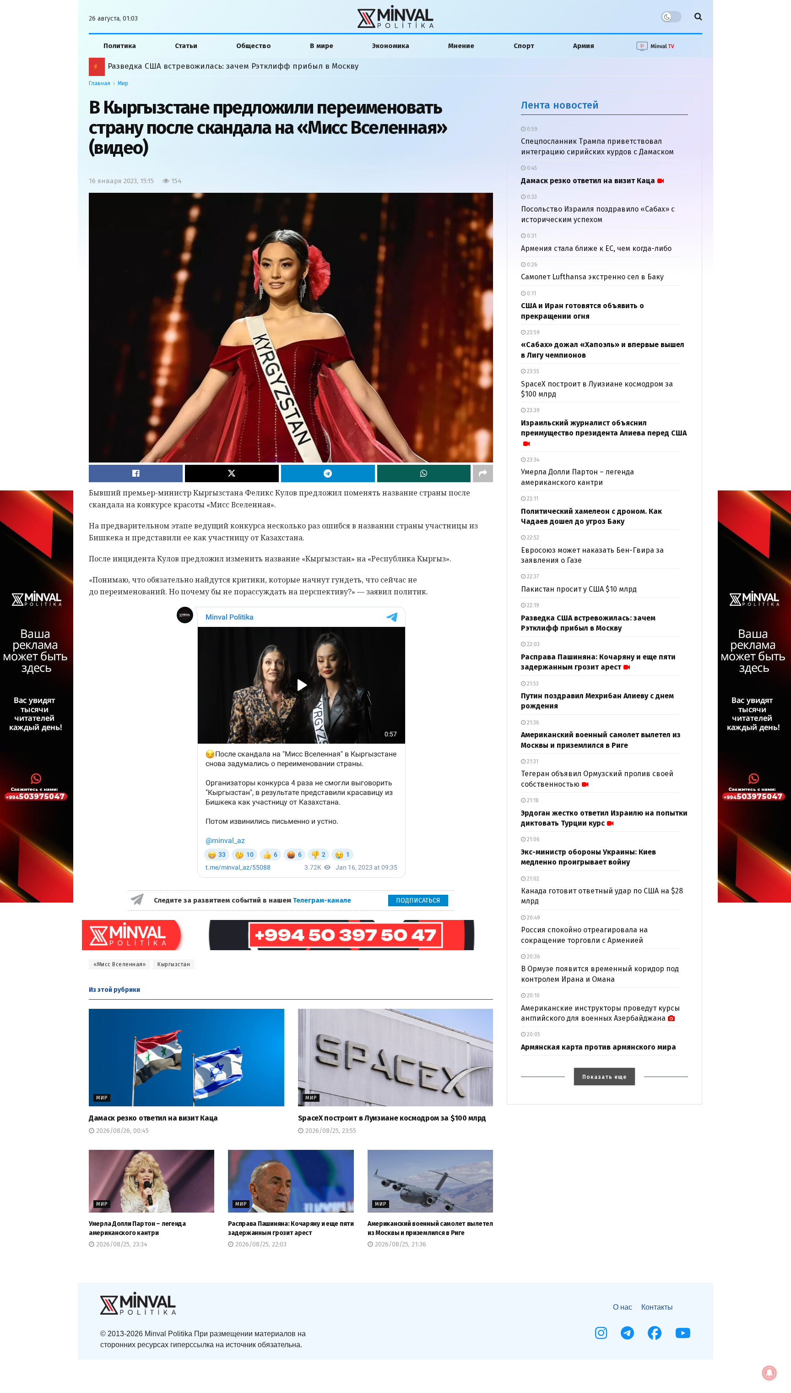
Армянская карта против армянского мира (598, 1047)
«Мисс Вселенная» (119, 964)
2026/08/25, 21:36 (399, 1244)
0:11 (531, 293)
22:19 (532, 605)
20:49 (533, 917)
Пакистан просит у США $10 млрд (579, 589)
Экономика (390, 46)
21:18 (532, 800)
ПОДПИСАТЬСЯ (418, 900)
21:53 (532, 683)
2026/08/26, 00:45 (121, 1131)
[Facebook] (654, 1333)
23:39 (533, 410)
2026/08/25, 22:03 (260, 1244)
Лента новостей (560, 105)
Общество (253, 46)
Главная (99, 83)
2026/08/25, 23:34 (120, 1244)
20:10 (533, 995)
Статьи (186, 46)
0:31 (531, 236)
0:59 (531, 129)
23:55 (532, 371)
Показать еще (604, 1077)
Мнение (461, 46)
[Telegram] (627, 1333)
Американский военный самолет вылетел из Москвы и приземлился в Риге (251, 66)
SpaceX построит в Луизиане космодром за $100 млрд (392, 1118)
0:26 (531, 264)
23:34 (532, 460)
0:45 (531, 168)
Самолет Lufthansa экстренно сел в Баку (592, 276)
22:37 (532, 576)
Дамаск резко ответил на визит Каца (153, 1118)
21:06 (533, 839)
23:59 (533, 332)
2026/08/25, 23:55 (329, 1131)
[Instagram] (601, 1333)
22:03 (533, 644)
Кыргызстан (173, 964)
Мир (123, 83)
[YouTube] (683, 1333)
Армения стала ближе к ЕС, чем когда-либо (596, 248)
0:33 (531, 197)
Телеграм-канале (323, 900)
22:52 (532, 537)
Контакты (657, 1307)
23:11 (532, 498)
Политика (119, 46)
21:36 (532, 722)
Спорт (524, 46)
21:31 (532, 761)
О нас (622, 1307)
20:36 (533, 956)
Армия (583, 46)
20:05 (533, 1034)
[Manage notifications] (769, 1373)
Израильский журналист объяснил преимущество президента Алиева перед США (604, 428)
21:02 (532, 879)
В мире (321, 46)
